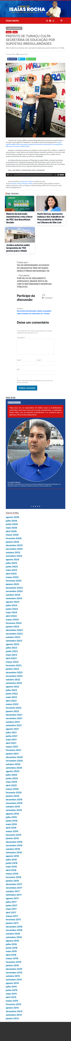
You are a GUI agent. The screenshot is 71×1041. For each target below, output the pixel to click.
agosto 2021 (12, 729)
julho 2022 (11, 690)
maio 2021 (11, 739)
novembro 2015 (14, 972)
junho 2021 (11, 736)
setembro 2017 (14, 895)
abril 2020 (11, 785)
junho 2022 (12, 693)
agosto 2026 (12, 517)
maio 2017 (11, 909)
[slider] (62, 174)
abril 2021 (11, 743)
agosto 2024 (12, 602)
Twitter (19, 183)
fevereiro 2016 (13, 962)
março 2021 (12, 746)
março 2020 (12, 789)
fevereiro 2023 (13, 665)
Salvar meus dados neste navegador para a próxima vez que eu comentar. (35, 381)
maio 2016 (11, 951)
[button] (31, 506)
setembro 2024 (14, 598)
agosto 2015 (12, 983)
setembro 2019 (14, 810)
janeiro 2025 (12, 584)
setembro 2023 (14, 640)
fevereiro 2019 (13, 835)
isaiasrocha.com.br (26, 181)
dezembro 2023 (14, 630)
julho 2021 (11, 732)
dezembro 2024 (14, 587)
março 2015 (12, 1000)
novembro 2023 (14, 633)
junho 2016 (11, 948)
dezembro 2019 (14, 799)
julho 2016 (11, 944)
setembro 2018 (14, 852)
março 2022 (12, 704)
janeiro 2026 (12, 542)
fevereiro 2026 (13, 538)
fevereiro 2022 (13, 707)
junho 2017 (11, 905)
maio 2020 (11, 782)
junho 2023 (12, 651)
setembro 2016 (14, 937)
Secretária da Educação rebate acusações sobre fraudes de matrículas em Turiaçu (34, 312)
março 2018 (12, 873)
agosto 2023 (12, 644)
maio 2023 (11, 655)
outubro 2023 (13, 637)
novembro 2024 (14, 591)
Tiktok (31, 183)
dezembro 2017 (14, 884)
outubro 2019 (13, 806)
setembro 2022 (14, 683)
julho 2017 (11, 902)
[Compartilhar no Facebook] (12, 59)
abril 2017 (11, 912)
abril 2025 (11, 573)
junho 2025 (12, 566)
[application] (35, 175)
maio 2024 (11, 612)
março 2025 (12, 577)
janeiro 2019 (12, 838)
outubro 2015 (13, 976)
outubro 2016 (13, 933)
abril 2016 (11, 955)
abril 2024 (11, 616)
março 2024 (12, 619)
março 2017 (12, 916)
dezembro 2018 (14, 842)
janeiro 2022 (12, 711)
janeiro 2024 (12, 626)
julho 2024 (11, 605)
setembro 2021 (14, 725)
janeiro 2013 (12, 1018)
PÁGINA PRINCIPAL (12, 20)
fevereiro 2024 (14, 623)
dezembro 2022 (14, 672)
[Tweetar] (21, 59)
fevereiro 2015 (13, 1004)
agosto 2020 (12, 771)
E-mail (39, 360)
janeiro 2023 (12, 669)
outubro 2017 (13, 891)
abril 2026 (11, 531)
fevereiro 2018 (13, 877)
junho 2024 (12, 609)
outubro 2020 (13, 764)
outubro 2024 (13, 595)
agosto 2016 (12, 940)
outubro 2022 (13, 679)
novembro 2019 (14, 803)
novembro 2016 (14, 930)
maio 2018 (11, 866)
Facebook (13, 183)
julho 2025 (11, 563)
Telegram (24, 183)
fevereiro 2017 (13, 919)
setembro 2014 (14, 1015)
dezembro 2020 (14, 757)
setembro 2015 (14, 979)
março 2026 (12, 534)
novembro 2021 (14, 718)
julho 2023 (11, 647)
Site (18, 369)
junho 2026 (12, 524)
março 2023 (12, 662)
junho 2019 (11, 820)
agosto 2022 (12, 686)
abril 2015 (11, 997)
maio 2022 (11, 697)
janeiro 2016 (12, 965)
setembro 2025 (14, 556)
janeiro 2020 (12, 796)
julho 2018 (11, 859)
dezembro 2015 (14, 969)
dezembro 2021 (14, 714)
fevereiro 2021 (13, 750)
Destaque (9, 32)
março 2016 (12, 958)
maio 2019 (11, 824)
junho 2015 (11, 990)
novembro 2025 (14, 549)
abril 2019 (11, 827)
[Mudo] (58, 175)
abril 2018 (11, 870)
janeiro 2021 (12, 753)
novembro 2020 (14, 760)
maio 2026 (11, 527)
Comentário (21, 337)
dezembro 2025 (14, 545)
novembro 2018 (14, 845)
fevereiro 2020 (14, 792)
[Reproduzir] (8, 175)
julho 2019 (11, 817)
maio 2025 (11, 570)
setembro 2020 (14, 768)
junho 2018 (11, 863)
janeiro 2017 (12, 923)
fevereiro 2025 (13, 580)
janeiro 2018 (12, 880)
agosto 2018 (12, 856)
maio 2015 (11, 993)
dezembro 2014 (14, 1011)
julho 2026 (11, 520)
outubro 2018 (13, 849)
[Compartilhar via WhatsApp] (31, 59)
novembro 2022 (14, 676)
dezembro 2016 (14, 926)
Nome (19, 360)
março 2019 (12, 831)
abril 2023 (11, 658)
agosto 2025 (12, 559)
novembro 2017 (14, 887)
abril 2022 (11, 700)
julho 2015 (11, 986)
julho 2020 (11, 775)
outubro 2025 (13, 552)
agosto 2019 (12, 813)
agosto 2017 (12, 898)
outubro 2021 (13, 722)
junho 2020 (12, 778)
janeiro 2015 (12, 1007)
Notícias (15, 32)
